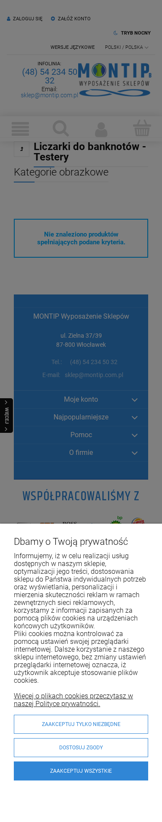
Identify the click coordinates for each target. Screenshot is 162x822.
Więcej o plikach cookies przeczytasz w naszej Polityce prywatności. (73, 700)
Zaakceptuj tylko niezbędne (81, 724)
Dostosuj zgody (81, 748)
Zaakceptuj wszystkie (81, 771)
